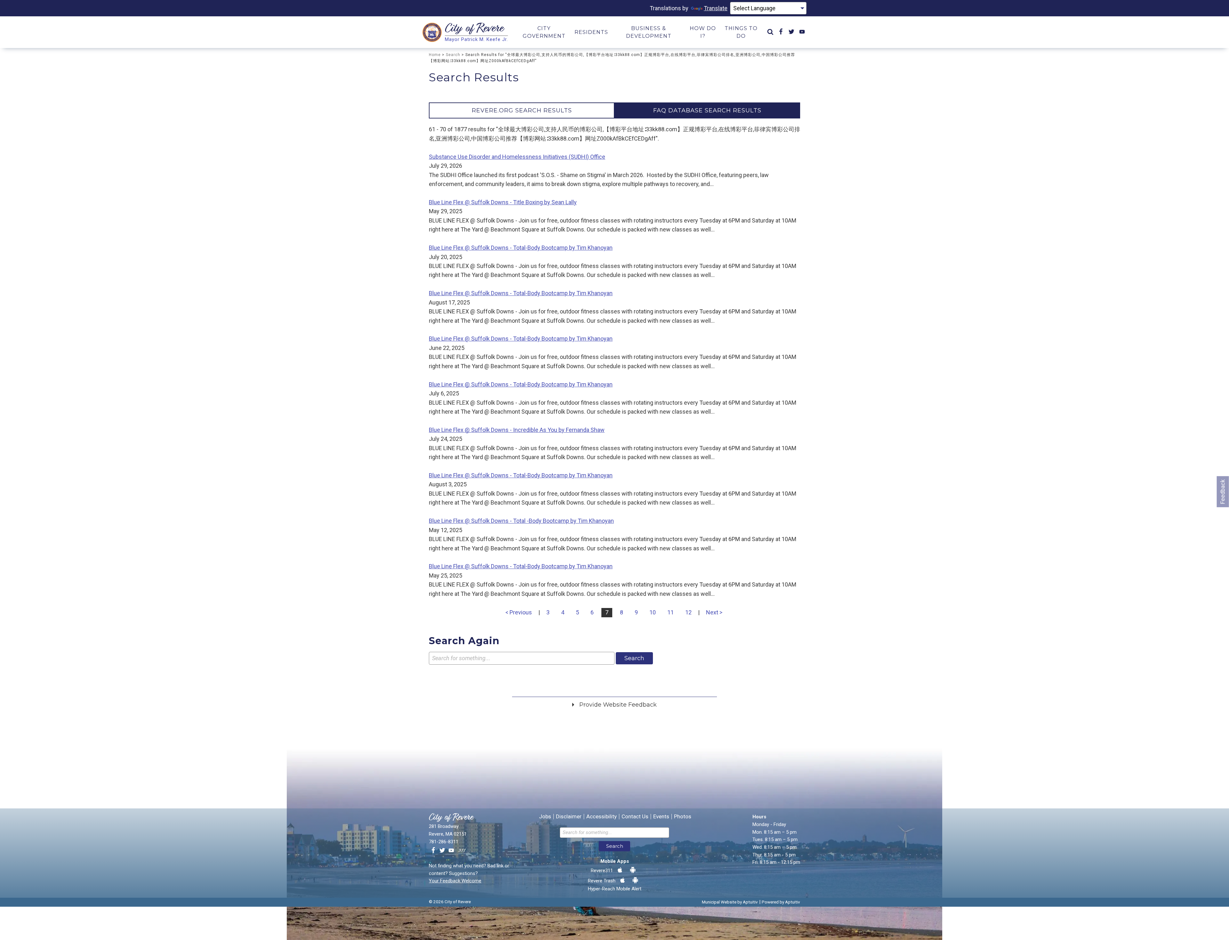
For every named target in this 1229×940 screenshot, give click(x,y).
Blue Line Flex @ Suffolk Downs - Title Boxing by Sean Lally (503, 202)
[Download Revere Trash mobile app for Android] (635, 880)
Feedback (1222, 491)
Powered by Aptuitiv (781, 901)
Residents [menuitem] (591, 32)
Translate (715, 8)
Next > (714, 612)
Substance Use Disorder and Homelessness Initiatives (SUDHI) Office (517, 156)
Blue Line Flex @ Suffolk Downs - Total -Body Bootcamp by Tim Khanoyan (521, 520)
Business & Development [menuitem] (648, 32)
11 (670, 612)
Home (435, 55)
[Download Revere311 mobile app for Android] (632, 870)
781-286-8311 (443, 842)
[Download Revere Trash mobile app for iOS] (622, 880)
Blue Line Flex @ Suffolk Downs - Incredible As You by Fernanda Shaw (517, 429)
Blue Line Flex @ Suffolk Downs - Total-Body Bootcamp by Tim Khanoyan (521, 247)
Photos (682, 816)
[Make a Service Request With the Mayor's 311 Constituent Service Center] (462, 851)
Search (453, 55)
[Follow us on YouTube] (451, 851)
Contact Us (635, 816)
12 (688, 612)
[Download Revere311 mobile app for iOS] (619, 870)
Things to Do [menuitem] (741, 32)
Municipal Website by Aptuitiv (730, 901)
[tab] (521, 110)
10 (652, 612)
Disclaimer (569, 816)
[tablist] (614, 110)
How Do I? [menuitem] (703, 32)
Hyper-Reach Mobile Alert (614, 889)
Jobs (545, 816)
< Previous (518, 612)
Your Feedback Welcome (455, 881)
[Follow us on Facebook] (433, 851)
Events (661, 816)
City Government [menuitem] (544, 32)
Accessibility (601, 816)
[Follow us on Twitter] (442, 851)
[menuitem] (770, 32)
